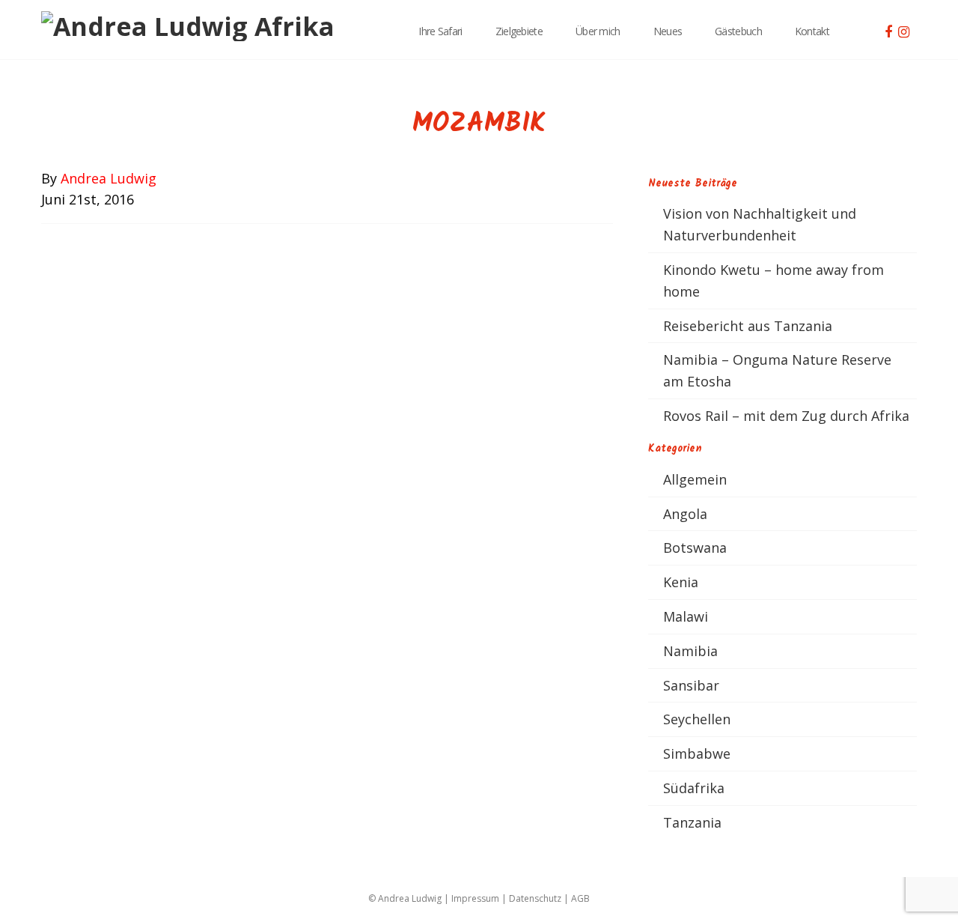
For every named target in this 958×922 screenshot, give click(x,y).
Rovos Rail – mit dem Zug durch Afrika (786, 416)
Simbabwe (696, 753)
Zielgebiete (519, 31)
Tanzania (692, 822)
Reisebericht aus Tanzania (747, 326)
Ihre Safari (440, 31)
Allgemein (695, 479)
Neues (668, 31)
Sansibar (691, 685)
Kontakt (812, 31)
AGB (580, 898)
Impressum (475, 898)
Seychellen (696, 719)
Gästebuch (738, 31)
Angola (685, 514)
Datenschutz (535, 898)
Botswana (695, 547)
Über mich (598, 31)
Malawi (685, 616)
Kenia (680, 582)
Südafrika (693, 788)
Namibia (690, 651)
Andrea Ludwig (108, 178)
